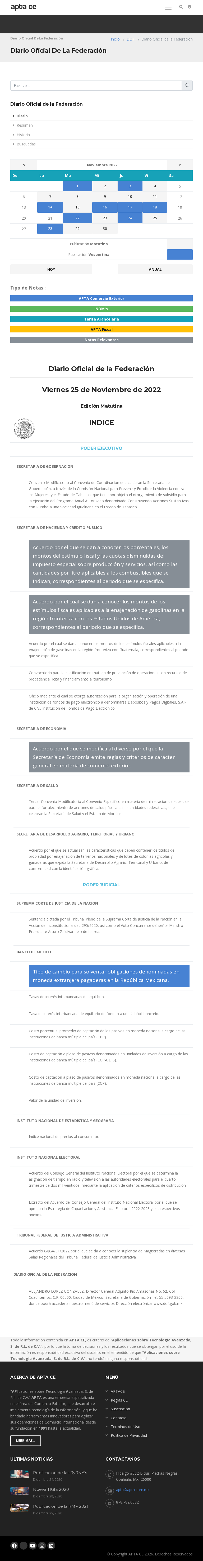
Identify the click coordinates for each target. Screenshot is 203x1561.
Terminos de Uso (125, 1426)
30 (105, 228)
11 (155, 196)
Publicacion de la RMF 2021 (60, 1506)
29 (77, 228)
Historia (23, 134)
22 (77, 217)
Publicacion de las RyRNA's (60, 1472)
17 (130, 207)
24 (130, 217)
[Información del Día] (189, 7)
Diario (22, 115)
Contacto (119, 1417)
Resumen (24, 125)
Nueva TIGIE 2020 (51, 1489)
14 (50, 207)
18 (155, 207)
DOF (131, 39)
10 (130, 196)
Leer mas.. (25, 1440)
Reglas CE (119, 1400)
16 (105, 207)
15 (77, 207)
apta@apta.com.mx (132, 1489)
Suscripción (120, 1408)
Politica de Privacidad (129, 1435)
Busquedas (26, 143)
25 (155, 217)
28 (50, 228)
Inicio (115, 39)
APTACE (118, 1391)
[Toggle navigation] (168, 7)
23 (105, 217)
